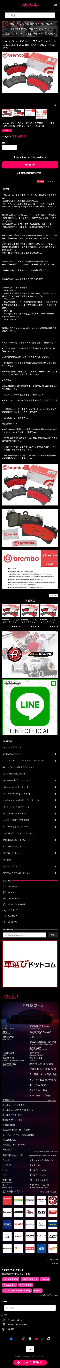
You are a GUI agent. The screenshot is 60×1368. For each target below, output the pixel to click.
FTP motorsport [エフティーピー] (17, 807)
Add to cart (30, 165)
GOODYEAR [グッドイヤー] (14, 813)
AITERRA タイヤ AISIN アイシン (16, 873)
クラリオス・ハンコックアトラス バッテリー (23, 760)
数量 (4, 143)
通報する (53, 595)
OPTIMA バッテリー (11, 853)
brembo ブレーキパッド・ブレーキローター (22, 800)
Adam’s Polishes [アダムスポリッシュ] (20, 767)
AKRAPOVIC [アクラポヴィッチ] (17, 780)
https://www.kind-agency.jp (14, 206)
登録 (52, 935)
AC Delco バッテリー (12, 866)
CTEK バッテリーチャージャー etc (18, 833)
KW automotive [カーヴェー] (15, 787)
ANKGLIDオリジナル (12, 747)
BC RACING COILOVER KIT (14, 774)
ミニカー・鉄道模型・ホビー (15, 827)
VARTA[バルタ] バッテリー (14, 754)
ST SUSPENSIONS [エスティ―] (16, 794)
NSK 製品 (7, 860)
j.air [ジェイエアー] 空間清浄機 (16, 820)
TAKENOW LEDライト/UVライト (17, 840)
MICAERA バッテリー (12, 846)
